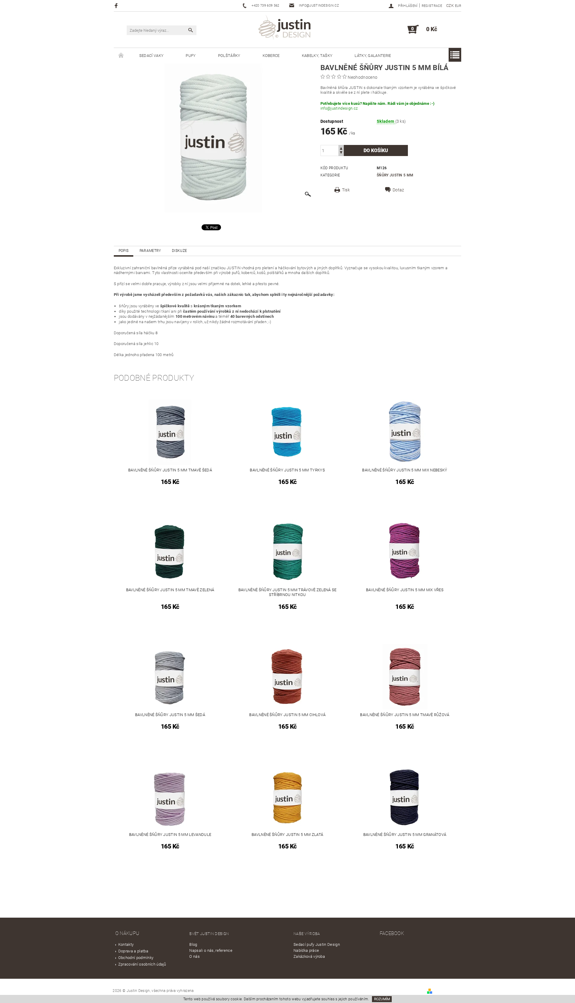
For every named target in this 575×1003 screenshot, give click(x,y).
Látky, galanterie (373, 55)
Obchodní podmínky (135, 957)
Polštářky (229, 55)
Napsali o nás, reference (210, 950)
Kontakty (126, 944)
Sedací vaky (151, 55)
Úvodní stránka (121, 55)
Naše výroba (306, 933)
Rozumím (382, 999)
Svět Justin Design (209, 933)
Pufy (191, 55)
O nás (194, 956)
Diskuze (179, 251)
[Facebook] (117, 5)
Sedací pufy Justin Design (316, 944)
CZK (450, 5)
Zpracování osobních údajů (142, 964)
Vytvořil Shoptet (447, 991)
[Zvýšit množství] (341, 148)
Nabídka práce (306, 950)
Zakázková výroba (309, 956)
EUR (458, 6)
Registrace (432, 6)
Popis (124, 251)
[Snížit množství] (341, 153)
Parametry (150, 251)
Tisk (346, 189)
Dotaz (398, 189)
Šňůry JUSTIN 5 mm (395, 175)
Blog (193, 944)
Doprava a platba (133, 951)
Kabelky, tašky (317, 55)
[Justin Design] (285, 28)
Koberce (271, 55)
